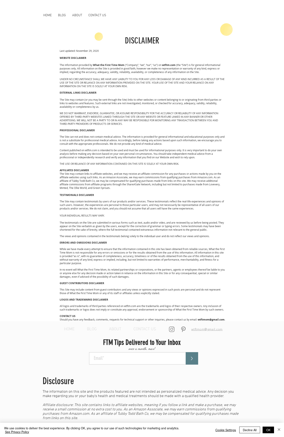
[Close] (279, 430)
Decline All (250, 430)
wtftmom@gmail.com (211, 319)
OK (268, 430)
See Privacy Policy (17, 432)
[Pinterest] (183, 329)
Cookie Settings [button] (225, 430)
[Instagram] (171, 329)
